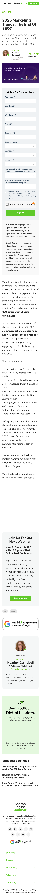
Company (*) (10, 133)
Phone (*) (8, 124)
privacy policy (22, 745)
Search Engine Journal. (24, 890)
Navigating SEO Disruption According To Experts (15, 776)
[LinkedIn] (15, 829)
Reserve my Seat (20, 598)
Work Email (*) (10, 115)
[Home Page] (18, 3)
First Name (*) (10, 97)
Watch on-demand (11, 323)
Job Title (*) (9, 151)
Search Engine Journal (20, 669)
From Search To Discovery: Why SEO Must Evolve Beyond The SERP (20, 784)
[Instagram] (18, 834)
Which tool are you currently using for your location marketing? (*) (19, 181)
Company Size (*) (11, 142)
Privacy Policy (23, 231)
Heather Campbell (15, 53)
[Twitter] (31, 829)
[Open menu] (4, 3)
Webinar (13, 611)
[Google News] (10, 829)
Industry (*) (9, 160)
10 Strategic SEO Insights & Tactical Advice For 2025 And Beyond (20, 767)
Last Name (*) (10, 106)
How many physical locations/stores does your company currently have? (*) (20, 170)
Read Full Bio (20, 655)
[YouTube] (20, 829)
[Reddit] (23, 834)
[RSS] (28, 834)
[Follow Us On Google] (20, 624)
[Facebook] (26, 829)
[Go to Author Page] (5, 53)
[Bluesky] (13, 834)
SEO (5, 611)
